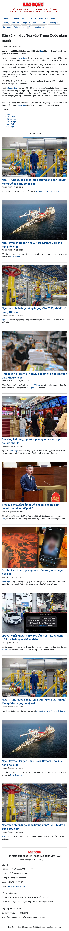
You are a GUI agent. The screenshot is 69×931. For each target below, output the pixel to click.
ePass (4, 650)
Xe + (25, 27)
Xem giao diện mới (36, 27)
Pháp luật (54, 18)
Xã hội (16, 18)
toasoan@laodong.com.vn (17, 886)
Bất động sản (54, 23)
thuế (3, 519)
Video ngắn (6, 582)
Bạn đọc (15, 23)
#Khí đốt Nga (10, 122)
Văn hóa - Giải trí (39, 23)
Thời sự (6, 23)
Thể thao (32, 18)
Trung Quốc (22, 58)
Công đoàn (26, 23)
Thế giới (17, 27)
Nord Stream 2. (16, 257)
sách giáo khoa (32, 388)
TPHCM (37, 385)
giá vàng (13, 451)
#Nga (7, 114)
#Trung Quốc (10, 116)
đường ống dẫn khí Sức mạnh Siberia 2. (51, 191)
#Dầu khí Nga (10, 119)
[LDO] (34, 157)
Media (24, 18)
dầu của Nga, (12, 88)
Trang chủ (7, 18)
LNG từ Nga (21, 105)
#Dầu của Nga (10, 124)
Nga (41, 51)
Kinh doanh (43, 18)
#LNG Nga (9, 127)
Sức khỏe (7, 27)
